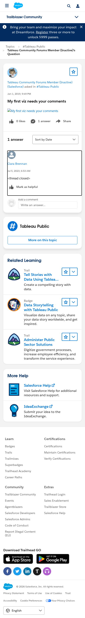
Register (42, 32)
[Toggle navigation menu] (76, 17)
